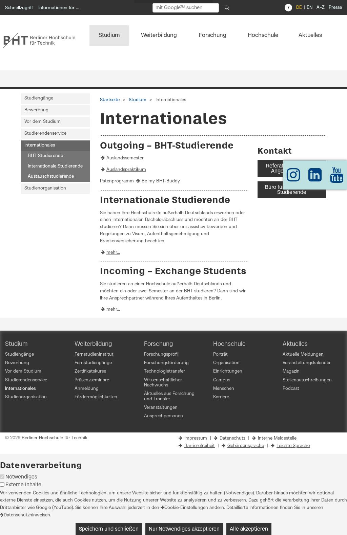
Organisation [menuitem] (226, 363)
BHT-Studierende (45, 156)
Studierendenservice (45, 133)
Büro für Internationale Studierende (291, 190)
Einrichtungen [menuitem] (227, 371)
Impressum (195, 438)
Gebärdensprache (245, 446)
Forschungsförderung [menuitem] (166, 363)
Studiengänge (38, 98)
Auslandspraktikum (126, 170)
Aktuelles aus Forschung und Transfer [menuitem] (169, 396)
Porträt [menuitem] (220, 354)
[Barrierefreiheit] (288, 8)
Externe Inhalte (23, 484)
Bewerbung (36, 110)
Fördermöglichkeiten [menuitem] (96, 397)
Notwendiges (21, 477)
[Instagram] (293, 178)
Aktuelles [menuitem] (310, 35)
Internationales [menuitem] (20, 388)
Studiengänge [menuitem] (19, 354)
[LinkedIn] (315, 178)
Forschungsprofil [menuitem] (161, 354)
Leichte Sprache (293, 446)
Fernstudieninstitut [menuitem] (94, 354)
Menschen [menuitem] (223, 388)
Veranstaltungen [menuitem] (161, 407)
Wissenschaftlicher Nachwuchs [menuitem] (163, 382)
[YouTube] (337, 178)
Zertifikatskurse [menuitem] (90, 371)
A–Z (321, 7)
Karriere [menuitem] (221, 397)
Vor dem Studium (42, 121)
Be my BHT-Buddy (161, 181)
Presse (335, 7)
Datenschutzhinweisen (27, 515)
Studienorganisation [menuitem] (26, 397)
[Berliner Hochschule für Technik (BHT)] (42, 40)
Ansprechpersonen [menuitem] (163, 416)
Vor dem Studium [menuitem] (23, 371)
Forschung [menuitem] (212, 35)
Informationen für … (58, 8)
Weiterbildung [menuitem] (159, 35)
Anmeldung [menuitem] (87, 388)
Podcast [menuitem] (291, 388)
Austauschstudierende (51, 176)
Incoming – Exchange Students (173, 271)
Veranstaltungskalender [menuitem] (307, 363)
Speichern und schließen (109, 529)
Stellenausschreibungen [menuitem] (307, 380)
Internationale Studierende (55, 166)
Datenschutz (232, 438)
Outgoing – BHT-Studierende (166, 146)
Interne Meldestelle (277, 438)
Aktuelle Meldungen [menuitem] (303, 354)
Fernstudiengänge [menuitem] (93, 363)
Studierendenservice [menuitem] (26, 380)
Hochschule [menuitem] (263, 35)
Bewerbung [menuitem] (17, 363)
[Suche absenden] (227, 8)
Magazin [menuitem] (291, 371)
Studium (137, 100)
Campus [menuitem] (221, 380)
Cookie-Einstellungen (186, 508)
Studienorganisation (45, 188)
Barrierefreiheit (199, 446)
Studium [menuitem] (109, 35)
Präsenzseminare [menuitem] (92, 380)
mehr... (113, 252)
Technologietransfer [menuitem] (164, 371)
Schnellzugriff (19, 8)
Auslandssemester (125, 158)
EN (309, 7)
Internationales (39, 145)
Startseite (110, 100)
